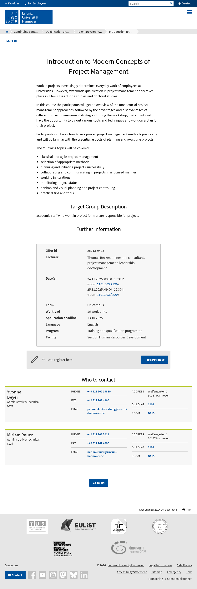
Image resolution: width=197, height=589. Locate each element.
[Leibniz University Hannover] (5, 31)
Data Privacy (184, 565)
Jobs (189, 572)
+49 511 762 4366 (98, 400)
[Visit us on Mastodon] (63, 574)
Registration (153, 360)
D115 (151, 413)
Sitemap (156, 572)
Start (171, 3)
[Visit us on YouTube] (42, 574)
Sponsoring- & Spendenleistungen (170, 579)
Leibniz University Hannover (126, 565)
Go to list (98, 483)
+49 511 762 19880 (99, 391)
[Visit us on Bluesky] (74, 574)
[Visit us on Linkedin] (84, 574)
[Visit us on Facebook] (32, 574)
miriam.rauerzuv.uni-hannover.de (102, 454)
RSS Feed (11, 40)
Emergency (174, 572)
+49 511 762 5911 (98, 434)
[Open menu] (189, 17)
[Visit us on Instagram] (53, 574)
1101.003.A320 (107, 284)
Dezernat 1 (171, 509)
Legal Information (160, 565)
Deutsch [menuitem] (187, 3)
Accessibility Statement (132, 572)
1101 (151, 404)
